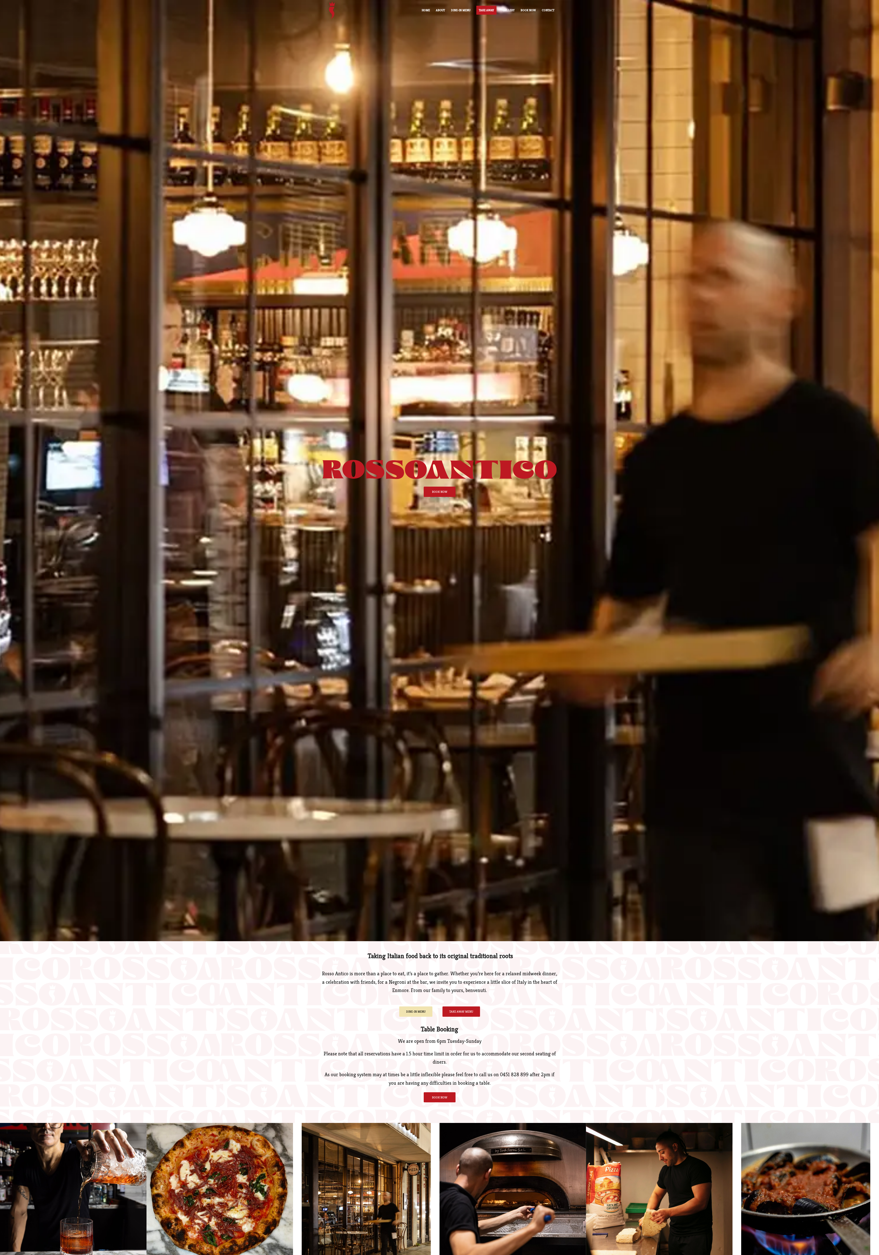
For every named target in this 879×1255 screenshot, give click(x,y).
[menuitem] (426, 10)
